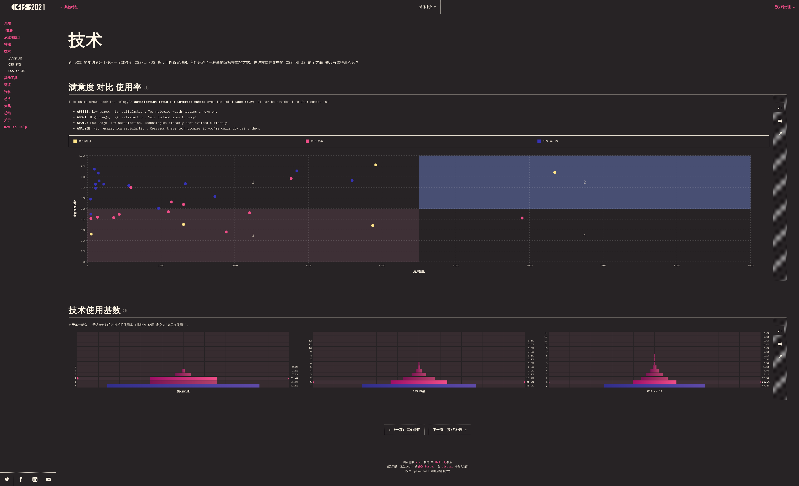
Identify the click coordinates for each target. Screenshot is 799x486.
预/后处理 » (450, 429)
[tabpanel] (428, 187)
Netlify (441, 462)
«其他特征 (404, 429)
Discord (447, 466)
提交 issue (425, 466)
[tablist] (778, 123)
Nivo (419, 462)
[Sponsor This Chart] (146, 87)
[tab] (778, 107)
